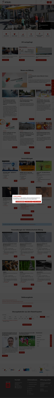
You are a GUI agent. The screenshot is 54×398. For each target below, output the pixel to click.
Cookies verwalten (29, 201)
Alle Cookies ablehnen (20, 201)
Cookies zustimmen (37, 201)
